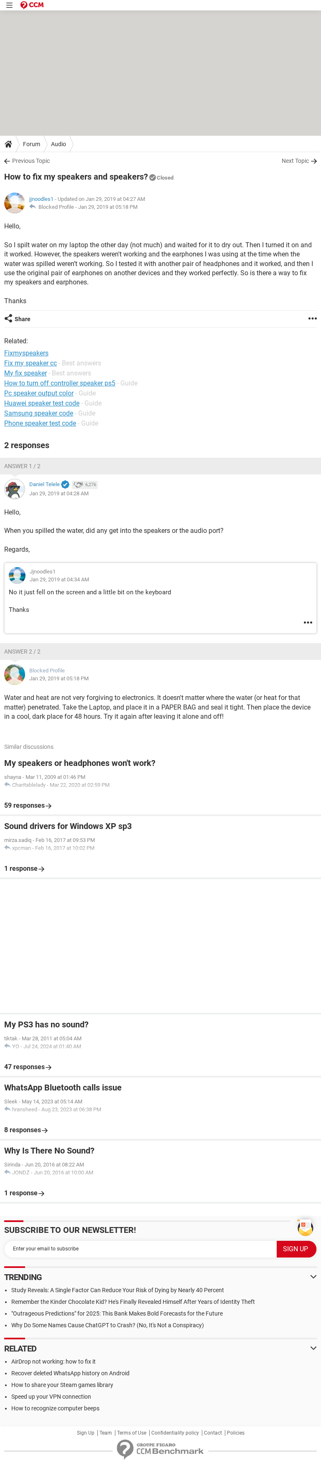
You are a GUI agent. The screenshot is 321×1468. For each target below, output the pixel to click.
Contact (213, 1433)
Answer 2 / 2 (22, 651)
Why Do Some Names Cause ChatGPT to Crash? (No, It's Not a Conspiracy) (107, 1325)
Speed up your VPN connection (51, 1396)
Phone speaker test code (40, 423)
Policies (236, 1433)
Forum (31, 144)
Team (105, 1433)
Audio (58, 144)
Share (23, 319)
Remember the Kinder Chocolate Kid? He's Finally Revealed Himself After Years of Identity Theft (133, 1301)
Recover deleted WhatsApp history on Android (70, 1373)
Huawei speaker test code (41, 403)
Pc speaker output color (39, 393)
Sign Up (85, 1433)
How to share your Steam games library (62, 1385)
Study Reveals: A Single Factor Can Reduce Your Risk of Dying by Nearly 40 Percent (117, 1290)
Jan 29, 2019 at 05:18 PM (108, 207)
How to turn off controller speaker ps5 (59, 383)
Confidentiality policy (175, 1433)
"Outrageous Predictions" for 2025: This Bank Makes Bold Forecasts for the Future (117, 1313)
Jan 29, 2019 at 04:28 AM (59, 493)
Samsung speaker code (38, 413)
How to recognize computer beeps (55, 1408)
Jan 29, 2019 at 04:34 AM (59, 579)
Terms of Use (131, 1433)
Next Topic (295, 160)
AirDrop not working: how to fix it (53, 1361)
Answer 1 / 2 (22, 466)
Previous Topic (31, 160)
